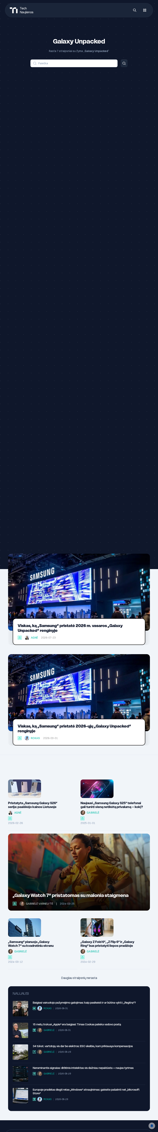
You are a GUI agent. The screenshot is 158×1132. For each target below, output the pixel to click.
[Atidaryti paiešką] (134, 10)
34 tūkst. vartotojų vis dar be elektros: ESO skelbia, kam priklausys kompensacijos (83, 1046)
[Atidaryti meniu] (144, 10)
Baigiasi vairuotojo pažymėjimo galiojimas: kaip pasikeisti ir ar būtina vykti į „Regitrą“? (84, 1002)
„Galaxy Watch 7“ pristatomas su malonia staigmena (71, 895)
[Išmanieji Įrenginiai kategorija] (20, 638)
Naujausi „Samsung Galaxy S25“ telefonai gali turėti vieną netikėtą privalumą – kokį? (112, 805)
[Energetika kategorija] (34, 1051)
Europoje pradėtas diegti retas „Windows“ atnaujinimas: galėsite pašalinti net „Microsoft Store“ (86, 1091)
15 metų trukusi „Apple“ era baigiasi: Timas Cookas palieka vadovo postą (77, 1024)
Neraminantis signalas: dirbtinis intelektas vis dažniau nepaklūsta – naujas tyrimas (83, 1068)
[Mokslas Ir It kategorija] (34, 1030)
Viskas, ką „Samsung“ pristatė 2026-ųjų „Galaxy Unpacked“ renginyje (74, 728)
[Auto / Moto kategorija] (34, 1008)
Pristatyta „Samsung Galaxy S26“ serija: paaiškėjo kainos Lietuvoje (32, 805)
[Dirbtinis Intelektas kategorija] (34, 1073)
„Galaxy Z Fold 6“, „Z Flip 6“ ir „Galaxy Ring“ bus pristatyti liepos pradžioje (107, 944)
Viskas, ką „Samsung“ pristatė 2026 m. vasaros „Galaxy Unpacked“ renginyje (70, 628)
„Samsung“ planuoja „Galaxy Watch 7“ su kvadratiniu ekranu (31, 944)
